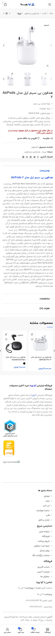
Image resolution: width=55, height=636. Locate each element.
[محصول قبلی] (9, 13)
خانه (51, 13)
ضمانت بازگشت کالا (41, 555)
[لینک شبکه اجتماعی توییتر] (34, 157)
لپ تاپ (46, 505)
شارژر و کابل (44, 520)
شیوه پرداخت (44, 541)
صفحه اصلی (44, 531)
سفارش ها (45, 576)
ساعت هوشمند (43, 510)
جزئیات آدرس (43, 571)
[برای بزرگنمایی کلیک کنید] (47, 66)
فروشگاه (46, 536)
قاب (48, 515)
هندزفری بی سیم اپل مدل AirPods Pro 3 (41, 358)
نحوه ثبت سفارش (42, 546)
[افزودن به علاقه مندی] (32, 339)
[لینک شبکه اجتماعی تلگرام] (23, 157)
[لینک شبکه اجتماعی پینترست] (31, 157)
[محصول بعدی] (3, 13)
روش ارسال (45, 550)
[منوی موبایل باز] (49, 4)
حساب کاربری (44, 567)
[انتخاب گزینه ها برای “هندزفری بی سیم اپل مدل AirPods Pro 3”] (32, 334)
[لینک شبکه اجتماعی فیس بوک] (37, 157)
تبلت (47, 501)
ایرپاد (19, 13)
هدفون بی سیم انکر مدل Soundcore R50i (15, 358)
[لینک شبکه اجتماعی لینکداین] (27, 157)
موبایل (47, 496)
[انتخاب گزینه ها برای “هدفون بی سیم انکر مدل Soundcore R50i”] (6, 334)
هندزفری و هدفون (31, 13)
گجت (43, 13)
